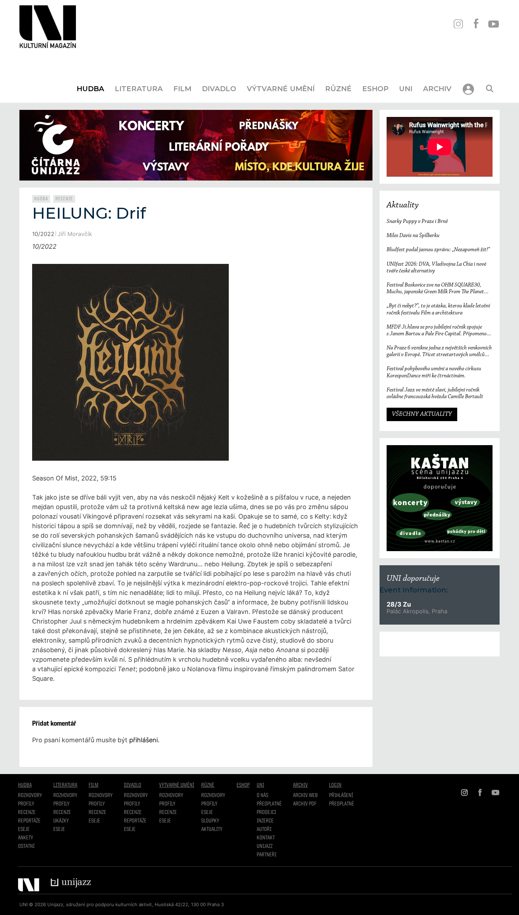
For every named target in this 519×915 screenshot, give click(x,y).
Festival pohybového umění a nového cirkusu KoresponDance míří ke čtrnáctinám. (434, 372)
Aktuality (403, 205)
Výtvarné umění (281, 88)
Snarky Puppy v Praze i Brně (417, 221)
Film (182, 88)
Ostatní (26, 846)
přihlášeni (143, 740)
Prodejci (266, 812)
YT (493, 24)
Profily (26, 804)
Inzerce (265, 821)
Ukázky (61, 821)
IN (458, 24)
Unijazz (265, 846)
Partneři (266, 855)
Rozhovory (30, 795)
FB (476, 24)
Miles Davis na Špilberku (413, 235)
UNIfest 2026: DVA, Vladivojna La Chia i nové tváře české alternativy (436, 267)
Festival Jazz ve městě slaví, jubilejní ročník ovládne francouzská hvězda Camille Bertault (435, 393)
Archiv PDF (304, 804)
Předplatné (269, 804)
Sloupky (210, 821)
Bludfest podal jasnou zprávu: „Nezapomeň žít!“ (438, 250)
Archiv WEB (305, 795)
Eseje (24, 829)
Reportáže (29, 821)
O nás (262, 795)
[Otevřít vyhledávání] (490, 89)
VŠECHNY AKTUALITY (422, 414)
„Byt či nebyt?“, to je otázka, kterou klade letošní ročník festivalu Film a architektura (438, 309)
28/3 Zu (399, 604)
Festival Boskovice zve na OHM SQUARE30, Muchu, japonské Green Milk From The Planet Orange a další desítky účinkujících (435, 288)
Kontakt (266, 838)
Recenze (64, 198)
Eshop (375, 88)
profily (61, 804)
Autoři (264, 829)
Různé (338, 88)
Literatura (139, 88)
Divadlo (219, 88)
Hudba (90, 88)
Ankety (25, 838)
